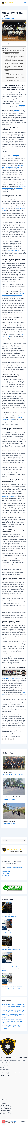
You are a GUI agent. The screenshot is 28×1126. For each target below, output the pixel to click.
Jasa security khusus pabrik (8, 496)
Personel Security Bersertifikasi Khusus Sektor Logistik (14, 61)
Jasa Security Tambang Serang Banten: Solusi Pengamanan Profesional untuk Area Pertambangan (13, 968)
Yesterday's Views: (4, 1106)
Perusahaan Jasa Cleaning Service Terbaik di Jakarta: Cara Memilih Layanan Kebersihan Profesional (12, 1021)
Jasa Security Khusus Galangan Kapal (11, 949)
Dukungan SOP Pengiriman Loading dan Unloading (13, 72)
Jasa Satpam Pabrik (9, 821)
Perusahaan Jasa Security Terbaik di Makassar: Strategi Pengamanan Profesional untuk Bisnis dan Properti (14, 1006)
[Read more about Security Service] (14, 763)
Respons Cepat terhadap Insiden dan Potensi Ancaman (14, 75)
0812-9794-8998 (6, 875)
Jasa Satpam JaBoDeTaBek (11, 797)
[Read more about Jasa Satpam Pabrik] (14, 811)
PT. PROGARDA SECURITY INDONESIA (12, 80)
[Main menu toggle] (25, 2)
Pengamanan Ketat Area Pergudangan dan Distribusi (13, 54)
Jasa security (16, 110)
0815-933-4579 (5, 873)
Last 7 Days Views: (4, 1108)
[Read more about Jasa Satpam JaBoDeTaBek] (14, 786)
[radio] (3, 739)
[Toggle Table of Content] (23, 48)
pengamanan (22, 105)
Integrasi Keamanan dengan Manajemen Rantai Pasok (14, 78)
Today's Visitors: (4, 1105)
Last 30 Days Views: (5, 1110)
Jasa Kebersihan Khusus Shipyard (10, 932)
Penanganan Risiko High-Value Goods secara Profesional (14, 70)
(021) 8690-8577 (6, 871)
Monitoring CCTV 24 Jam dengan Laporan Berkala (13, 67)
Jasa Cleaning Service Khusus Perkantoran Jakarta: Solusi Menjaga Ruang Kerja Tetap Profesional (12, 989)
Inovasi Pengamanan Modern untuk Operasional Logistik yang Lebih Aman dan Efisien (13, 51)
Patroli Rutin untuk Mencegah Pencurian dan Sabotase (14, 64)
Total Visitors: (3, 1113)
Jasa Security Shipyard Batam (9, 916)
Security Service (8, 772)
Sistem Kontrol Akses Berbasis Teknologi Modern (14, 56)
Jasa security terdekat (13, 250)
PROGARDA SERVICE (15, 1121)
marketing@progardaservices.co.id (13, 867)
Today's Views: (4, 1103)
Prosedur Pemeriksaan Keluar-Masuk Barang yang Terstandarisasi (14, 58)
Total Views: (3, 1112)
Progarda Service (7, 774)
